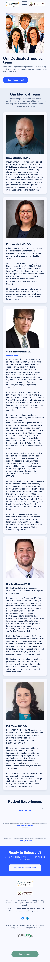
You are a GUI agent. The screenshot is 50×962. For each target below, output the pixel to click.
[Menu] (24, 3)
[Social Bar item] (22, 918)
